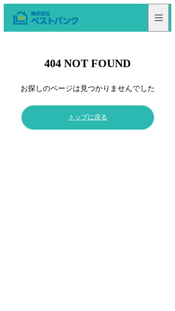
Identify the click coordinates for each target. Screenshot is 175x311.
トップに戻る (87, 117)
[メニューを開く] (158, 18)
